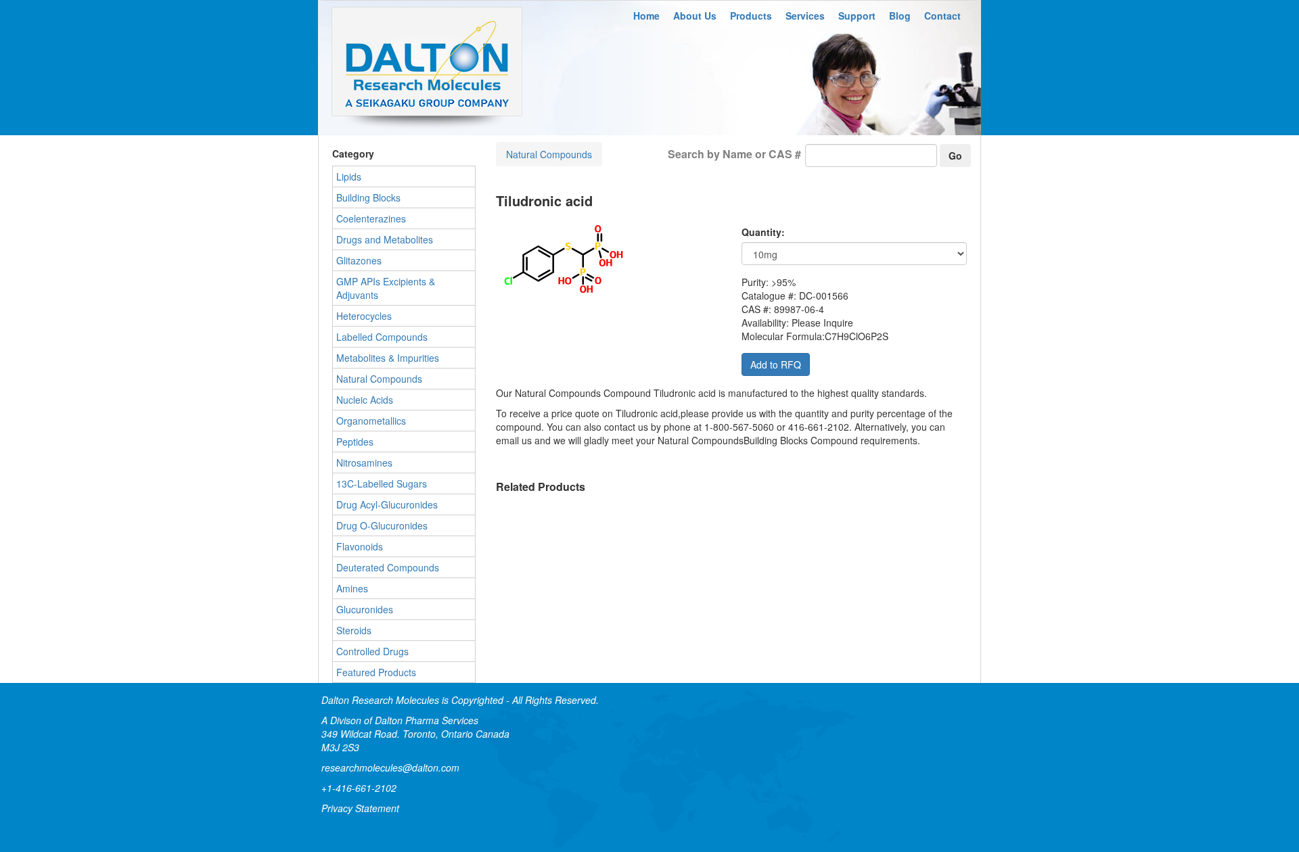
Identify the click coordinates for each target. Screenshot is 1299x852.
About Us (694, 15)
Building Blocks (368, 197)
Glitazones (359, 260)
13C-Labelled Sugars (381, 483)
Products (751, 15)
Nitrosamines (364, 462)
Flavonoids (359, 546)
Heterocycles (364, 316)
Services (805, 15)
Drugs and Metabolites (384, 239)
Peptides (354, 441)
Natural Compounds (549, 154)
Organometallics (371, 420)
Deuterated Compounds (387, 567)
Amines (352, 588)
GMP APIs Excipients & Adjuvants (385, 288)
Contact (942, 15)
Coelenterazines (371, 218)
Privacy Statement (360, 808)
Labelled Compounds (382, 337)
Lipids (348, 176)
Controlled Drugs (372, 651)
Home (646, 15)
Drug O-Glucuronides (382, 525)
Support (856, 15)
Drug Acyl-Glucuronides (387, 504)
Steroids (353, 630)
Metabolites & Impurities (387, 357)
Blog (900, 15)
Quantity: (763, 232)
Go (955, 155)
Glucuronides (364, 609)
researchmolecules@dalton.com (390, 767)
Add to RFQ (775, 364)
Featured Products (376, 672)
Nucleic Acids (364, 399)
